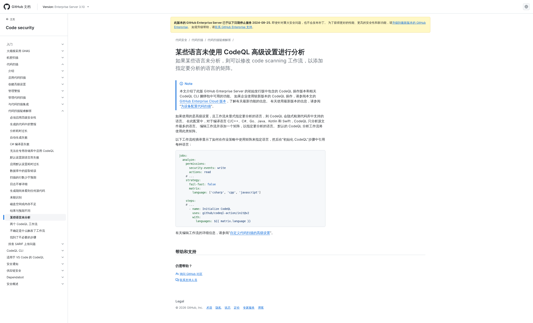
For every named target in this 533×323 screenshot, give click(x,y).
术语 (209, 307)
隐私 (218, 307)
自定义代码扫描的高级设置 (250, 233)
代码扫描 (197, 40)
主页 (12, 19)
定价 (237, 307)
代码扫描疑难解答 (219, 40)
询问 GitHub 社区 (191, 274)
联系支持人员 (188, 280)
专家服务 (249, 307)
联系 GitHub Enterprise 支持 (233, 27)
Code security (20, 27)
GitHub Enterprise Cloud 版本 (203, 101)
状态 (227, 307)
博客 (261, 307)
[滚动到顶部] (524, 314)
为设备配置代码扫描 (196, 106)
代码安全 (181, 40)
